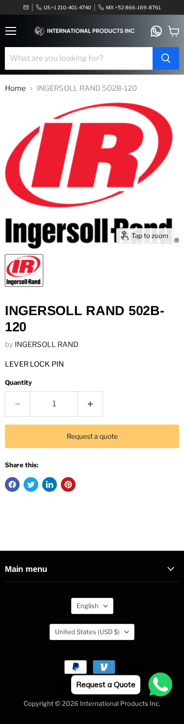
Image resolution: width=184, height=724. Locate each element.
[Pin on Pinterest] (68, 484)
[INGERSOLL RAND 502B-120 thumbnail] (24, 270)
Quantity (18, 382)
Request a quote (92, 436)
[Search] (166, 58)
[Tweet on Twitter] (31, 484)
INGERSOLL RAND (47, 344)
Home (15, 88)
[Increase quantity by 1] (90, 404)
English (88, 606)
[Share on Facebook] (12, 484)
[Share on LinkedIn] (49, 484)
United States (87, 632)
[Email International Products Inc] (26, 7)
